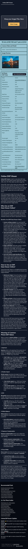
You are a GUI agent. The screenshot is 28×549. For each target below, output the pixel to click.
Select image (14, 24)
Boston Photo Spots (5, 507)
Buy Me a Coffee (19, 545)
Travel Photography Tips (7, 492)
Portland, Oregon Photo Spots (8, 512)
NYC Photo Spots (5, 506)
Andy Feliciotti (16, 544)
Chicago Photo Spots (6, 504)
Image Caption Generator (7, 497)
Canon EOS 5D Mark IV (20, 80)
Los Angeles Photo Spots (7, 509)
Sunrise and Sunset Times (7, 487)
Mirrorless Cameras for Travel (8, 491)
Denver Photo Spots (5, 514)
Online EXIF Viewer (8, 2)
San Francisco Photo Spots (7, 510)
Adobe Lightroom (5, 489)
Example (6, 531)
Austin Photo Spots (5, 515)
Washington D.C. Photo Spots (8, 502)
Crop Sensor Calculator (6, 494)
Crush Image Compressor (7, 495)
